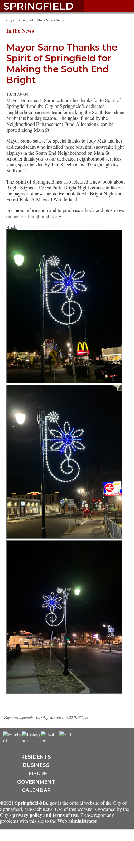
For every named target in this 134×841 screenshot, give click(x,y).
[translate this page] (84, 737)
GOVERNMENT (36, 782)
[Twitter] (47, 740)
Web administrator (77, 820)
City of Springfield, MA (24, 20)
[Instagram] (31, 740)
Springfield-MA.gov (36, 802)
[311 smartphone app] (65, 734)
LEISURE (36, 774)
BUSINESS (36, 765)
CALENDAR (36, 790)
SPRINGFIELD (38, 6)
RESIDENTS (36, 757)
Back (11, 227)
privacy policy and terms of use (45, 814)
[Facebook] (12, 740)
